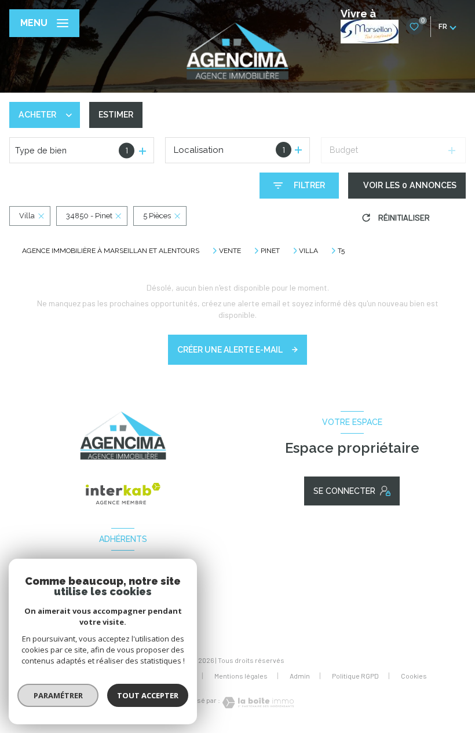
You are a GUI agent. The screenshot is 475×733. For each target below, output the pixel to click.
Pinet (270, 250)
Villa (308, 250)
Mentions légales (241, 676)
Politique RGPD (355, 676)
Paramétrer (58, 695)
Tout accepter (147, 695)
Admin (300, 676)
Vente (230, 250)
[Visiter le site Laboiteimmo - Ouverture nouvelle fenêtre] (257, 702)
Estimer (115, 114)
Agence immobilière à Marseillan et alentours (110, 251)
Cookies (414, 676)
